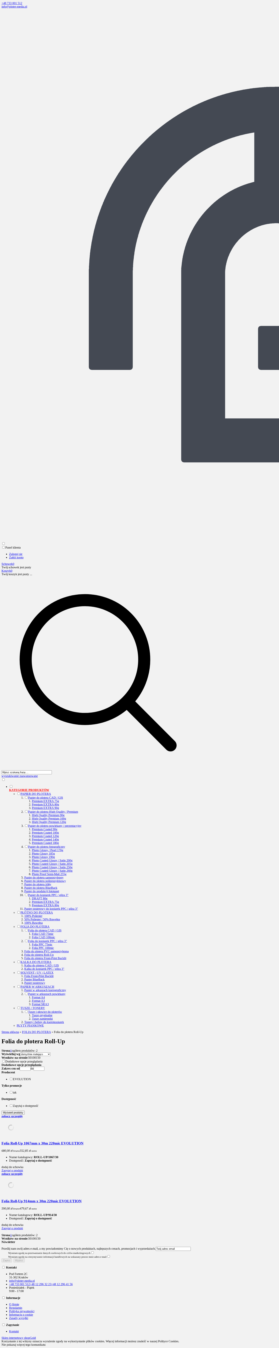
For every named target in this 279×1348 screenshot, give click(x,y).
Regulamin (15, 1307)
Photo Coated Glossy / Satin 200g (52, 860)
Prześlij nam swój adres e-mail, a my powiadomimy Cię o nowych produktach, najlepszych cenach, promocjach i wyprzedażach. (79, 1248)
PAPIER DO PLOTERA (35, 793)
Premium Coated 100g (45, 832)
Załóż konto (16, 557)
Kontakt (14, 1331)
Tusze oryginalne (42, 1015)
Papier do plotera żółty (37, 884)
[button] (8, 1072)
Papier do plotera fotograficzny (46, 846)
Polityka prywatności (21, 1311)
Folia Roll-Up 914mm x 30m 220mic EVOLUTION (42, 1201)
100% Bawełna (33, 922)
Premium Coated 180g (45, 843)
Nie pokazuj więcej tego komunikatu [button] (24, 1344)
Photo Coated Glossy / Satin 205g (52, 863)
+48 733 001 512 (12, 3)
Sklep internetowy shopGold (19, 1337)
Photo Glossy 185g (43, 853)
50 (29, 1057)
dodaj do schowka (12, 1167)
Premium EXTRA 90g (45, 808)
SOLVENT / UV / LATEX (37, 972)
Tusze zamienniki (42, 1018)
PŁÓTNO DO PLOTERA (36, 912)
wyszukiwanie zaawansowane (20, 776)
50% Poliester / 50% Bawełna (42, 919)
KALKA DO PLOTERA (35, 962)
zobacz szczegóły (12, 1116)
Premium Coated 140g (45, 839)
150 (38, 1057)
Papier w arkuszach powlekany (46, 994)
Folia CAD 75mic (43, 933)
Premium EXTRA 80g (45, 804)
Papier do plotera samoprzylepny (44, 877)
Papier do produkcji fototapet (41, 891)
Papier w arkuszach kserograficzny (45, 990)
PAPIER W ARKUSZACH (37, 986)
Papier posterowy (34, 983)
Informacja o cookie (21, 1314)
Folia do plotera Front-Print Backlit (45, 958)
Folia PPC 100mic (43, 948)
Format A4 (38, 997)
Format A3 (38, 1000)
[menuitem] (102, 906)
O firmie (14, 1304)
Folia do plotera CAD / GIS (44, 930)
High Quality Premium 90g (48, 815)
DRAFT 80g (39, 898)
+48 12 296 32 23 (40, 1284)
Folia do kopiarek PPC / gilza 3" (47, 941)
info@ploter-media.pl (14, 6)
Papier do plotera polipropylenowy (45, 881)
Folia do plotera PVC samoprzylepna (46, 951)
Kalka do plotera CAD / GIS (41, 965)
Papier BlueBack (34, 979)
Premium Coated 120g (45, 836)
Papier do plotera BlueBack (40, 887)
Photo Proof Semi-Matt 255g (49, 874)
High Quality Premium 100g (49, 818)
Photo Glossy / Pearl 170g (47, 850)
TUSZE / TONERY (32, 1008)
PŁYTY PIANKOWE (30, 1025)
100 (33, 1057)
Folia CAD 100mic (43, 937)
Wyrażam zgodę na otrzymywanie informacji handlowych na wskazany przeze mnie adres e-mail (57, 1256)
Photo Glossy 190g (43, 857)
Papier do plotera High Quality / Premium (53, 811)
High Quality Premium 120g (49, 822)
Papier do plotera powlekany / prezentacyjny (54, 825)
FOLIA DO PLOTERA (35, 926)
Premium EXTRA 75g (45, 801)
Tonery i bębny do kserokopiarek (44, 1022)
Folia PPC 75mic (42, 944)
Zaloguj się (15, 554)
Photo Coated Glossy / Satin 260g (52, 870)
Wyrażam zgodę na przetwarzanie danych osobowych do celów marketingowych (49, 1253)
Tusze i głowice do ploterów (45, 1011)
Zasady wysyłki (18, 1318)
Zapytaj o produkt (12, 1170)
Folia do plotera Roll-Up (39, 954)
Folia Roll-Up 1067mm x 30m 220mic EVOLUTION (43, 1143)
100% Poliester (33, 916)
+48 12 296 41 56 (62, 1284)
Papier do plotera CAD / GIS (45, 797)
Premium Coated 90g (44, 829)
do (32, 1068)
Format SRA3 (40, 1004)
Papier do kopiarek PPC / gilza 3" (48, 895)
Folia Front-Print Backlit (39, 976)
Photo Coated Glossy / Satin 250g (52, 867)
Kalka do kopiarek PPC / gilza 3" (44, 968)
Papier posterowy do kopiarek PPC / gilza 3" (51, 908)
